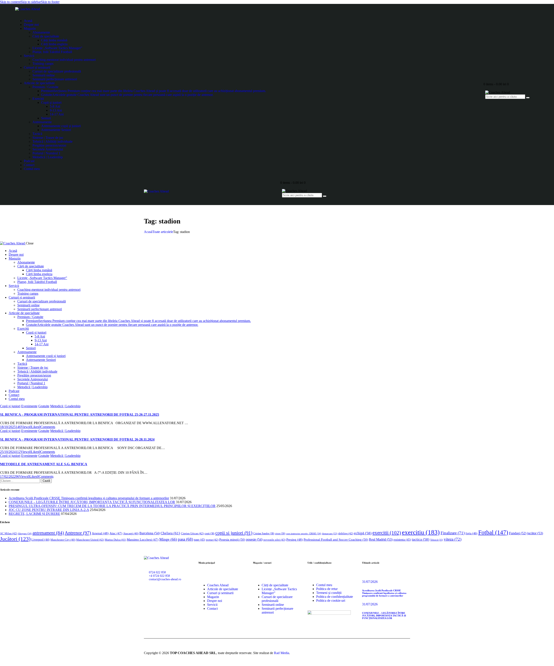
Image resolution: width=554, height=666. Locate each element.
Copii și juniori (10, 406)
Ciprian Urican (192, 533)
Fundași (517, 533)
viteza (452, 539)
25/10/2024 (8, 452)
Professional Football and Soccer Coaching (336, 539)
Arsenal (100, 533)
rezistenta (402, 539)
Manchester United (90, 539)
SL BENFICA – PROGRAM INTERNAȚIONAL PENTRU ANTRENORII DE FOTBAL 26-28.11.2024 (77, 439)
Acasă (148, 232)
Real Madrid (381, 539)
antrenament (48, 532)
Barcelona (149, 533)
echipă (363, 533)
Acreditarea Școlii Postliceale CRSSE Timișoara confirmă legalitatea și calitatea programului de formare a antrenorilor (89, 498)
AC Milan (8, 533)
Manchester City (62, 539)
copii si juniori (233, 532)
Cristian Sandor (263, 533)
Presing (294, 539)
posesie (254, 539)
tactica (420, 539)
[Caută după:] (20, 480)
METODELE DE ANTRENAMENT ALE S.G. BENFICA (43, 464)
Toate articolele (162, 232)
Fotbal (493, 532)
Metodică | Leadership (65, 406)
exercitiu (421, 532)
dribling (345, 533)
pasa (185, 539)
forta (471, 533)
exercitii (386, 532)
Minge (168, 539)
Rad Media (281, 653)
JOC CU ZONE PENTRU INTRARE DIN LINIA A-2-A (49, 510)
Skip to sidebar (31, 2)
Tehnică (436, 539)
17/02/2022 (8, 476)
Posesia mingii (232, 539)
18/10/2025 (8, 427)
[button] (34, 427)
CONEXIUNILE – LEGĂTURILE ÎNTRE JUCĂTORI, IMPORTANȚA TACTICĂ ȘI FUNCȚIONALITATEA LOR (92, 502)
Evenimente (29, 406)
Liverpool (40, 539)
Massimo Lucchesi (142, 539)
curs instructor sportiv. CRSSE (303, 533)
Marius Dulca (115, 539)
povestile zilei (274, 539)
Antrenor (78, 532)
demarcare (329, 533)
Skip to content (10, 2)
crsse (280, 533)
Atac (116, 533)
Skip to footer (50, 2)
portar (212, 539)
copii (209, 533)
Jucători (15, 539)
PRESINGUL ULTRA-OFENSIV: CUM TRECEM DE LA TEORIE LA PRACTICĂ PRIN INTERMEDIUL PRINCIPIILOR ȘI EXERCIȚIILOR (112, 506)
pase (199, 539)
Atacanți (130, 533)
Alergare (25, 533)
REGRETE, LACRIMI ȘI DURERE (34, 514)
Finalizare (453, 533)
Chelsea (170, 533)
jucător (535, 533)
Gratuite (43, 406)
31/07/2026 (370, 582)
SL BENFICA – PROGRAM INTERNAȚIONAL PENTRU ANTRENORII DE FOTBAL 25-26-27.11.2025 (79, 414)
